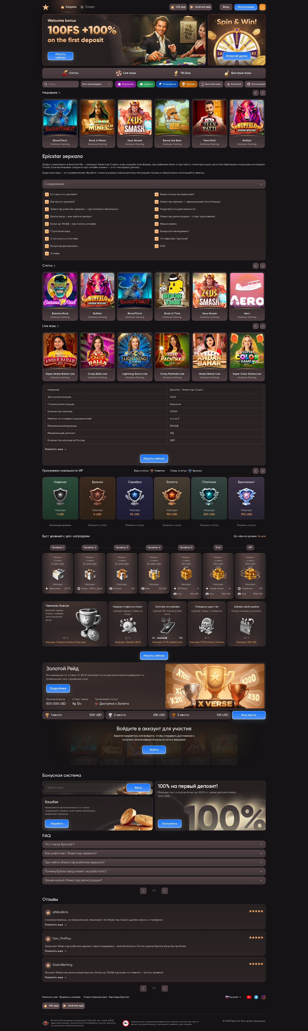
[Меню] (262, 7)
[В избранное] (73, 104)
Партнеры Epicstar (119, 997)
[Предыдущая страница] (143, 988)
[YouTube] (249, 997)
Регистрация (246, 7)
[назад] (143, 891)
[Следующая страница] (165, 988)
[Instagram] (263, 997)
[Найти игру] (45, 84)
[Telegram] (256, 997)
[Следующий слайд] (263, 93)
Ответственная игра (95, 997)
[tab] (70, 73)
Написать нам (50, 997)
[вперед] (165, 891)
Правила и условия (69, 997)
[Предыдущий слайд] (256, 93)
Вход (226, 7)
